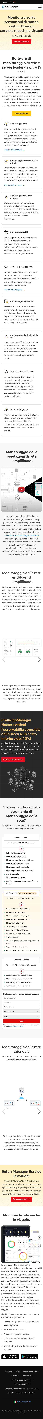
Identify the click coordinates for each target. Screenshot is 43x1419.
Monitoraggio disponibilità (16, 856)
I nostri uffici (30, 1393)
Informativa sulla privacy (16, 1026)
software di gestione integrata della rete (22, 535)
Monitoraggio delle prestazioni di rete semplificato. (21, 456)
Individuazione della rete (15, 853)
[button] (39, 659)
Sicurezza (15, 1375)
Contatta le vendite (15, 1393)
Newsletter (33, 1388)
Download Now (21, 42)
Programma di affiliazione (16, 1388)
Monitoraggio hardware (15, 923)
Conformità (26, 1375)
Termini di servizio (30, 1371)
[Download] (21, 849)
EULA (18, 1371)
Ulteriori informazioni (13, 150)
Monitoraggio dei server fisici (17, 863)
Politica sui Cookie (21, 1384)
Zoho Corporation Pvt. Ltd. (20, 1410)
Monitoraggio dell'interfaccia (17, 867)
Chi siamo (9, 1371)
